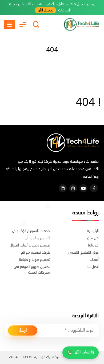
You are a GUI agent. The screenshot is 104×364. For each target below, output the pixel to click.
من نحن (93, 238)
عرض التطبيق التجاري (83, 252)
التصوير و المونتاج (37, 238)
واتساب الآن (84, 352)
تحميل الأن (45, 10)
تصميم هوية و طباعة (34, 260)
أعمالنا (94, 260)
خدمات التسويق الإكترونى (31, 231)
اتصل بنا (93, 267)
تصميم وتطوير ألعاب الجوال (30, 245)
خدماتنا (93, 245)
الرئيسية (93, 231)
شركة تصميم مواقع (35, 252)
